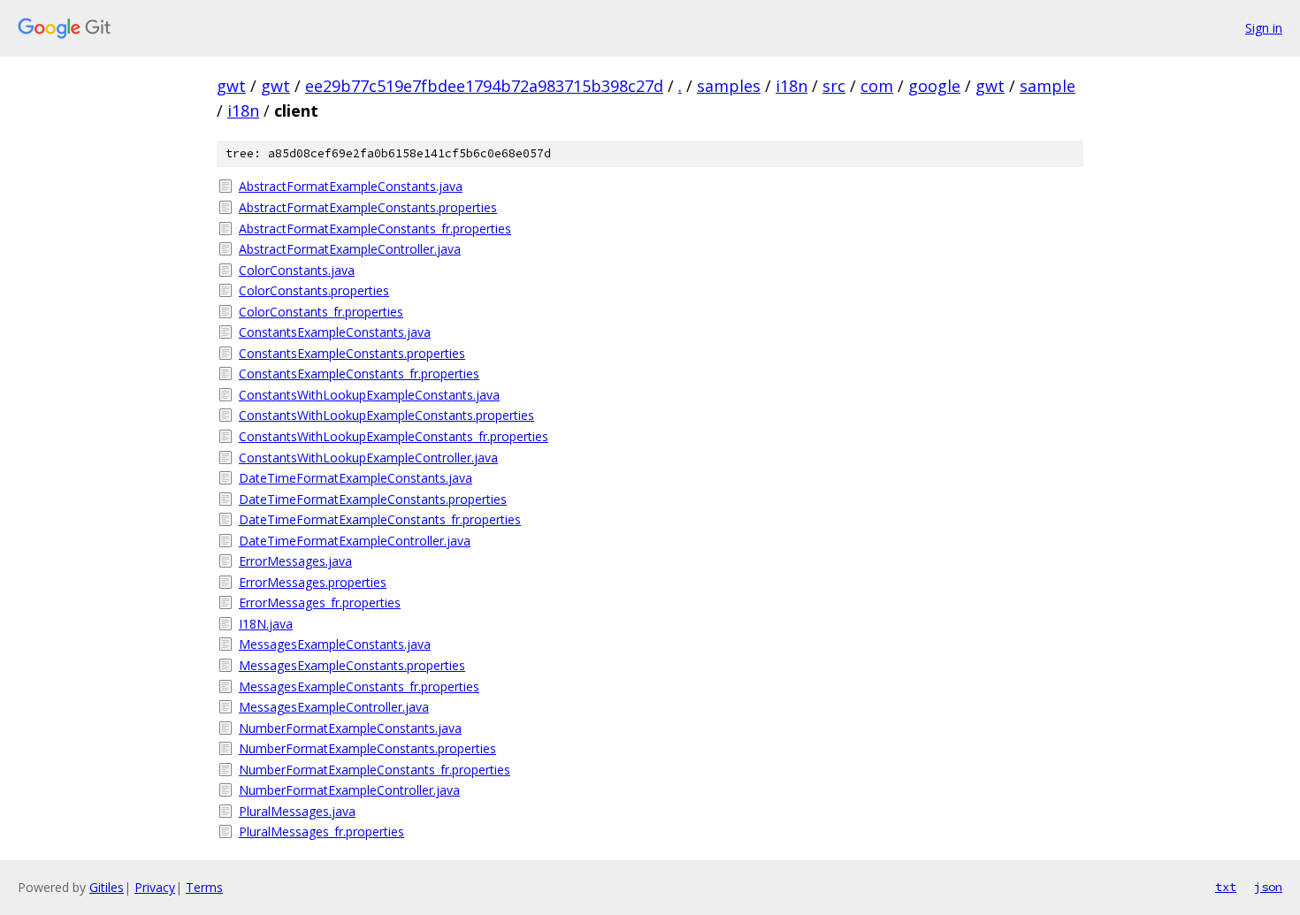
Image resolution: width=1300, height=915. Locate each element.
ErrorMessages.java (295, 561)
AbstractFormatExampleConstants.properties (368, 207)
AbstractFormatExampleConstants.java (351, 186)
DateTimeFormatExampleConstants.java (355, 477)
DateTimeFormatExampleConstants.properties (373, 499)
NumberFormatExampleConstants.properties (367, 748)
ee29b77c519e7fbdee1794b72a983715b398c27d (484, 85)
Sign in (1263, 27)
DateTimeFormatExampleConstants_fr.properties (380, 519)
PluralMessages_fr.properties (321, 831)
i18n (791, 85)
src (833, 85)
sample (1047, 85)
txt (1225, 887)
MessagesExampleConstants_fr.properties (359, 686)
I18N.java (266, 623)
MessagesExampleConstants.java (335, 644)
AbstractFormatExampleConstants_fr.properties (375, 228)
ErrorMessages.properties (312, 582)
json (1268, 887)
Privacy (154, 887)
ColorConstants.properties (314, 290)
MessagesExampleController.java (334, 706)
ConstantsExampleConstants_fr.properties (359, 373)
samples (729, 85)
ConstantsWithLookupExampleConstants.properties (386, 415)
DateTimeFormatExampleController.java (354, 540)
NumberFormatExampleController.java (349, 790)
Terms (204, 887)
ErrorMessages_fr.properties (320, 602)
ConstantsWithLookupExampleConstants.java (369, 394)
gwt (231, 85)
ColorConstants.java (297, 270)
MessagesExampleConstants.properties (352, 665)
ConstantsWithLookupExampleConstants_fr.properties (393, 436)
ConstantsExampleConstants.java (335, 332)
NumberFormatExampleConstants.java (350, 728)
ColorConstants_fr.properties (321, 311)
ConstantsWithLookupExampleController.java (368, 457)
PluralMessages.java (297, 811)
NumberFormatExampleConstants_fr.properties (374, 769)
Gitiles (106, 887)
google (934, 85)
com (876, 85)
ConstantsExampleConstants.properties (352, 353)
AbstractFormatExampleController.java (350, 248)
